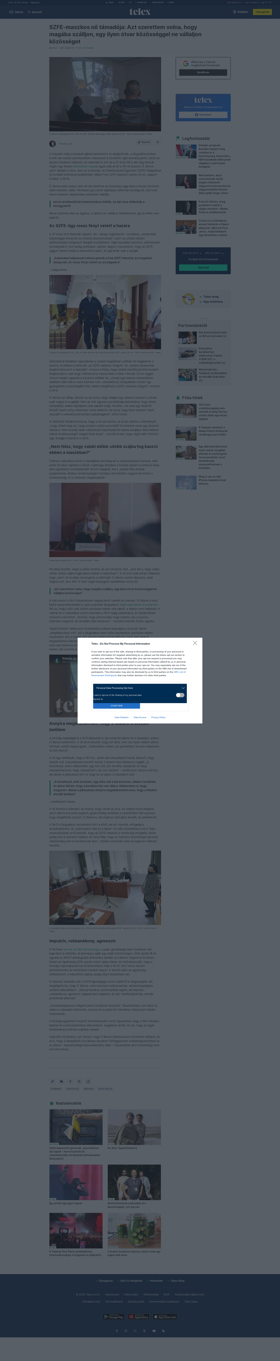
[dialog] (140, 680)
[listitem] (138, 688)
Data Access (140, 717)
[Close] (196, 644)
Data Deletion (122, 717)
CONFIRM (117, 706)
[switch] (180, 695)
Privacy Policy (158, 717)
